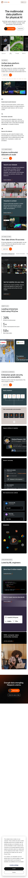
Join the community (8, 641)
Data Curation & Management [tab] (7, 253)
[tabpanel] (14, 278)
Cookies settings (14, 865)
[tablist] (14, 253)
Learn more (6, 294)
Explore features (7, 179)
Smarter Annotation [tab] (20, 253)
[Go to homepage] (5, 2)
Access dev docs (7, 573)
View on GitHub (7, 601)
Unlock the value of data (14, 695)
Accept (14, 868)
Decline (14, 872)
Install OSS (20, 28)
